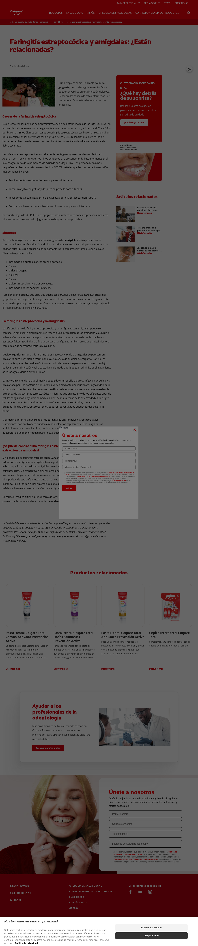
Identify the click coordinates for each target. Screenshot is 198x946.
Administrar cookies (151, 927)
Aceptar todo (151, 935)
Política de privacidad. (27, 943)
